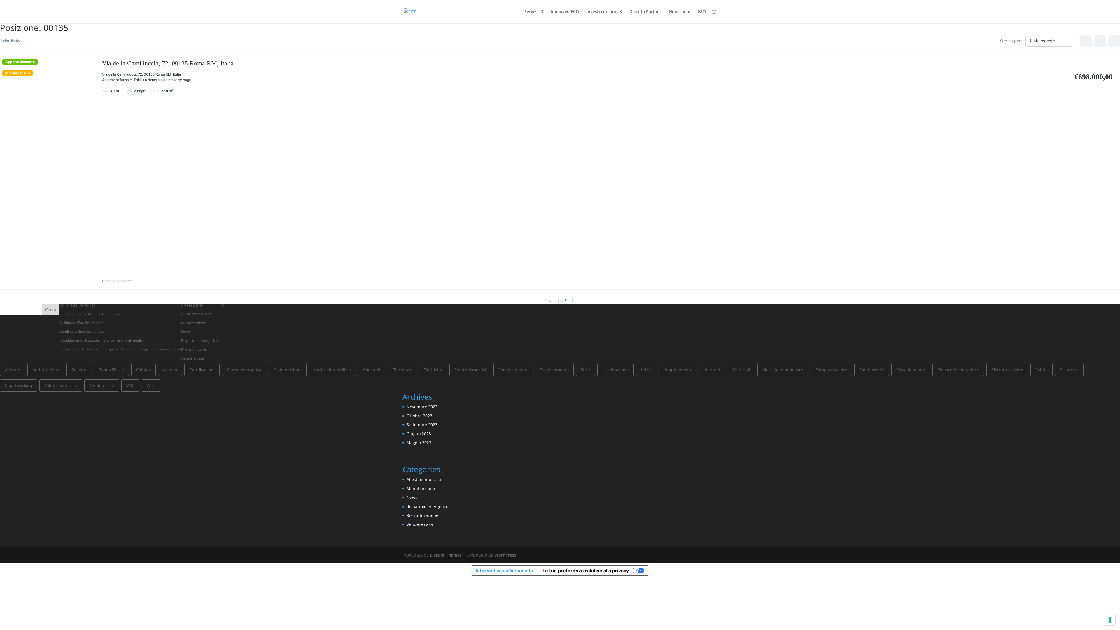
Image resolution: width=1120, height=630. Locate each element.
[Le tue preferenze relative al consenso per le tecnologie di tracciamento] (1109, 619)
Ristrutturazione (195, 349)
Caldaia (143, 369)
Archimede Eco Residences (81, 322)
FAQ (702, 12)
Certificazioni (202, 369)
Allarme (12, 369)
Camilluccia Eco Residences (82, 331)
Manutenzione (193, 323)
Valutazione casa (60, 385)
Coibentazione (288, 369)
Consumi (371, 369)
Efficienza (402, 369)
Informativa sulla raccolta (504, 570)
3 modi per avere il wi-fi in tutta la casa (91, 314)
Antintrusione (45, 369)
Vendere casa (192, 358)
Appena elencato (20, 62)
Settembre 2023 (422, 424)
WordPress (505, 555)
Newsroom (679, 12)
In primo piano (17, 73)
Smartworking (18, 385)
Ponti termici (871, 369)
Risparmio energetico (199, 340)
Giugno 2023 (419, 433)
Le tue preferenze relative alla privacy (585, 570)
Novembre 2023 (422, 407)
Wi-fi (151, 385)
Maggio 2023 (419, 442)
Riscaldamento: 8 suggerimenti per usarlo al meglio (101, 340)
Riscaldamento (910, 369)
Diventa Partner (645, 12)
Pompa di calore (831, 369)
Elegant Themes (446, 555)
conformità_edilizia (332, 369)
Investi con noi (601, 12)
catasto (170, 369)
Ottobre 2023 (419, 416)
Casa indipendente (117, 281)
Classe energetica (244, 369)
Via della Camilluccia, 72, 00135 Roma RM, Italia (168, 63)
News (186, 331)
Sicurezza (1069, 369)
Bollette (78, 369)
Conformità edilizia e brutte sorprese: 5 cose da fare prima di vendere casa (120, 348)
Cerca (50, 309)
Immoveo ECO (565, 12)
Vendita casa (101, 385)
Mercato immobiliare (782, 369)
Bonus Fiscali (111, 369)
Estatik (570, 300)
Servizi (531, 12)
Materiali (741, 369)
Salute (1041, 369)
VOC (130, 385)
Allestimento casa (196, 313)
